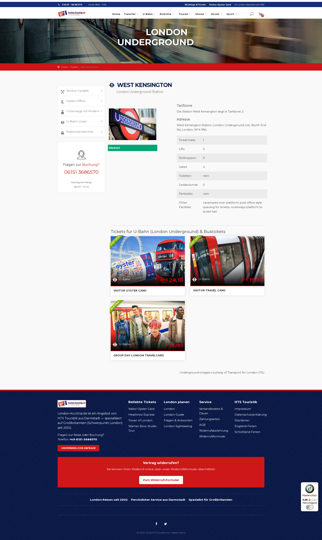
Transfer (130, 13)
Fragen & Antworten (178, 420)
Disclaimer (242, 420)
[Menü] (316, 484)
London (169, 409)
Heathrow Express (141, 414)
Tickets (74, 67)
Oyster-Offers (75, 101)
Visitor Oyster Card (220, 4)
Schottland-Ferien (247, 432)
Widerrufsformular (212, 436)
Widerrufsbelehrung (213, 430)
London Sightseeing (178, 426)
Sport (230, 13)
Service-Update (77, 90)
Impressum (243, 409)
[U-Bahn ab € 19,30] (227, 260)
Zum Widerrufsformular (161, 480)
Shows (199, 13)
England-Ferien (246, 426)
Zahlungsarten (209, 419)
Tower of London (140, 420)
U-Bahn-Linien (76, 121)
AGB (202, 425)
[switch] (309, 507)
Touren (183, 13)
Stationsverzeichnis (79, 131)
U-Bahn (148, 13)
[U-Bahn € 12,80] (148, 325)
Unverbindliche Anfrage (78, 448)
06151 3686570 (81, 172)
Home (116, 13)
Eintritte (165, 13)
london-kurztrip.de (72, 13)
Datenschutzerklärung (251, 414)
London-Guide (174, 414)
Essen (215, 13)
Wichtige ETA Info (195, 4)
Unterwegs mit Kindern (83, 111)
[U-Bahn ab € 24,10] (148, 260)
